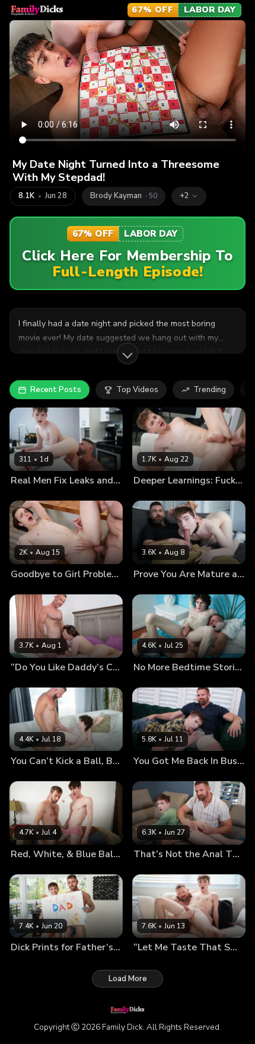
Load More (128, 978)
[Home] (37, 10)
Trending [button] (209, 389)
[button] (188, 196)
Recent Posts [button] (55, 389)
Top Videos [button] (137, 389)
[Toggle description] (127, 353)
